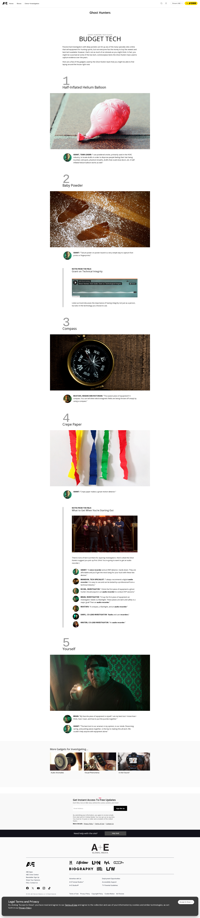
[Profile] (166, 3)
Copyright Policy (97, 894)
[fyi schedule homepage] (107, 863)
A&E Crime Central (32, 875)
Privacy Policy (88, 824)
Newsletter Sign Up (32, 877)
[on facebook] (27, 888)
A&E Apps (29, 872)
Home (11, 3)
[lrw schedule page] (110, 869)
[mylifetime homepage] (82, 863)
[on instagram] (44, 888)
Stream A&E (176, 3)
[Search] (161, 3)
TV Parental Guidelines (110, 885)
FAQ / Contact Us (32, 883)
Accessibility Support (109, 882)
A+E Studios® (74, 885)
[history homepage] (71, 863)
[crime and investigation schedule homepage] (100, 869)
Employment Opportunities (111, 878)
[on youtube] (38, 888)
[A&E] (5, 3)
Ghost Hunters (100, 12)
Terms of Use (99, 824)
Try (187, 3)
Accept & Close (185, 902)
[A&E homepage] (30, 864)
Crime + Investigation (32, 3)
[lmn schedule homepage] (96, 863)
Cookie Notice (109, 894)
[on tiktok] (49, 888)
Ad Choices (120, 894)
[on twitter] (33, 888)
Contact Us (110, 824)
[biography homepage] (81, 869)
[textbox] (93, 808)
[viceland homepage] (119, 863)
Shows (19, 3)
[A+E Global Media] (100, 848)
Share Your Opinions (33, 880)
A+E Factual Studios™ (76, 882)
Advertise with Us (75, 878)
